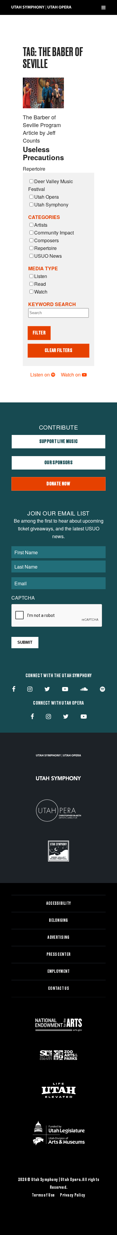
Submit (24, 642)
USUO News (48, 255)
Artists (40, 224)
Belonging (58, 920)
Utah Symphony (51, 204)
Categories (44, 217)
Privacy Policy (72, 1195)
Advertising (58, 937)
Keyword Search (52, 304)
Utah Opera (46, 196)
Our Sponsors (58, 462)
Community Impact (54, 232)
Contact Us (58, 989)
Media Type (43, 268)
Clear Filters (58, 350)
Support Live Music (58, 441)
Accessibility (58, 903)
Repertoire (45, 248)
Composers (46, 240)
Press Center (58, 955)
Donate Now (58, 483)
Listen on (40, 374)
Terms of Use (43, 1195)
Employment (58, 972)
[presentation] (57, 615)
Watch (40, 291)
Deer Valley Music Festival (50, 185)
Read (40, 283)
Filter (39, 333)
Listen (40, 276)
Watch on (71, 374)
